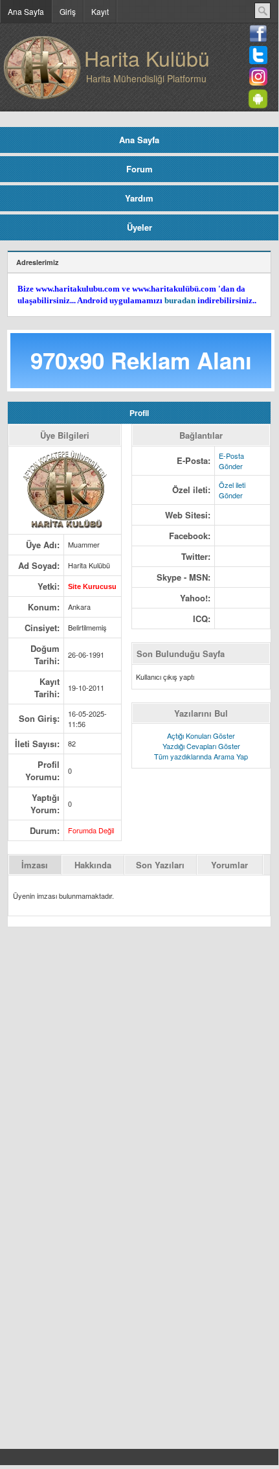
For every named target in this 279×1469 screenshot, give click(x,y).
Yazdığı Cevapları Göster (201, 746)
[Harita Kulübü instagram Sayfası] (258, 82)
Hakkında (92, 865)
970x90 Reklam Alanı (141, 360)
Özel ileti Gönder (232, 490)
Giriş (68, 11)
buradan (179, 300)
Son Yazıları (160, 865)
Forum (139, 169)
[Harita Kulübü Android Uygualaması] (260, 103)
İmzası (34, 865)
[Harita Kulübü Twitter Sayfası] (258, 61)
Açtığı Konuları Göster (201, 735)
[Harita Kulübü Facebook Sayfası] (258, 39)
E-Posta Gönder (231, 460)
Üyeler (139, 227)
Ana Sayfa (26, 11)
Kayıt (100, 11)
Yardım (139, 198)
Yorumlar (229, 865)
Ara (262, 11)
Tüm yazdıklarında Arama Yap (201, 756)
